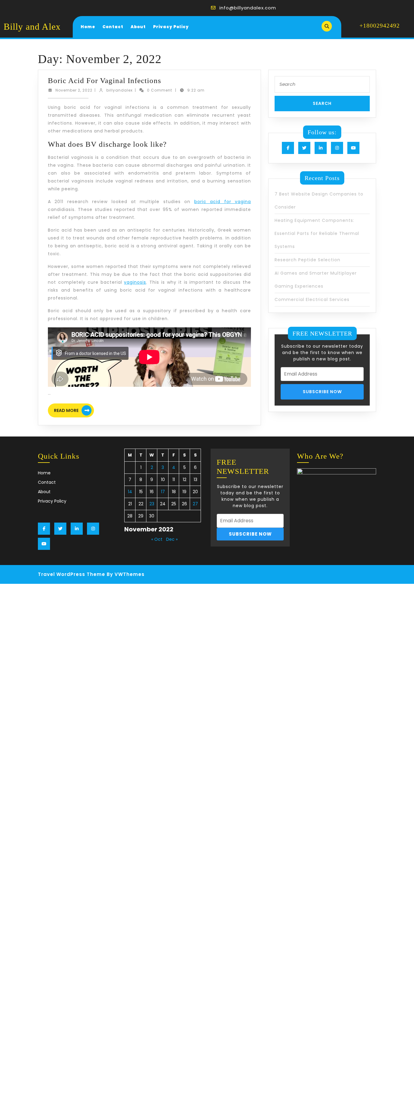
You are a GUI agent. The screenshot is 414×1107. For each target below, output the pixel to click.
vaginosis (135, 282)
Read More (74, 411)
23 (151, 504)
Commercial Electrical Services (312, 299)
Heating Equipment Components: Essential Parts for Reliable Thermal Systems (317, 233)
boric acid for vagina (222, 202)
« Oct (156, 539)
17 (163, 492)
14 (130, 492)
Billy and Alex (32, 27)
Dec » (172, 539)
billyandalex (119, 90)
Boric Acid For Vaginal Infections (104, 80)
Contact (112, 27)
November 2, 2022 (73, 90)
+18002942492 (379, 25)
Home (88, 27)
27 (195, 504)
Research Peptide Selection (307, 260)
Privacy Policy (171, 27)
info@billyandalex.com (247, 8)
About (138, 27)
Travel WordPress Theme (71, 574)
